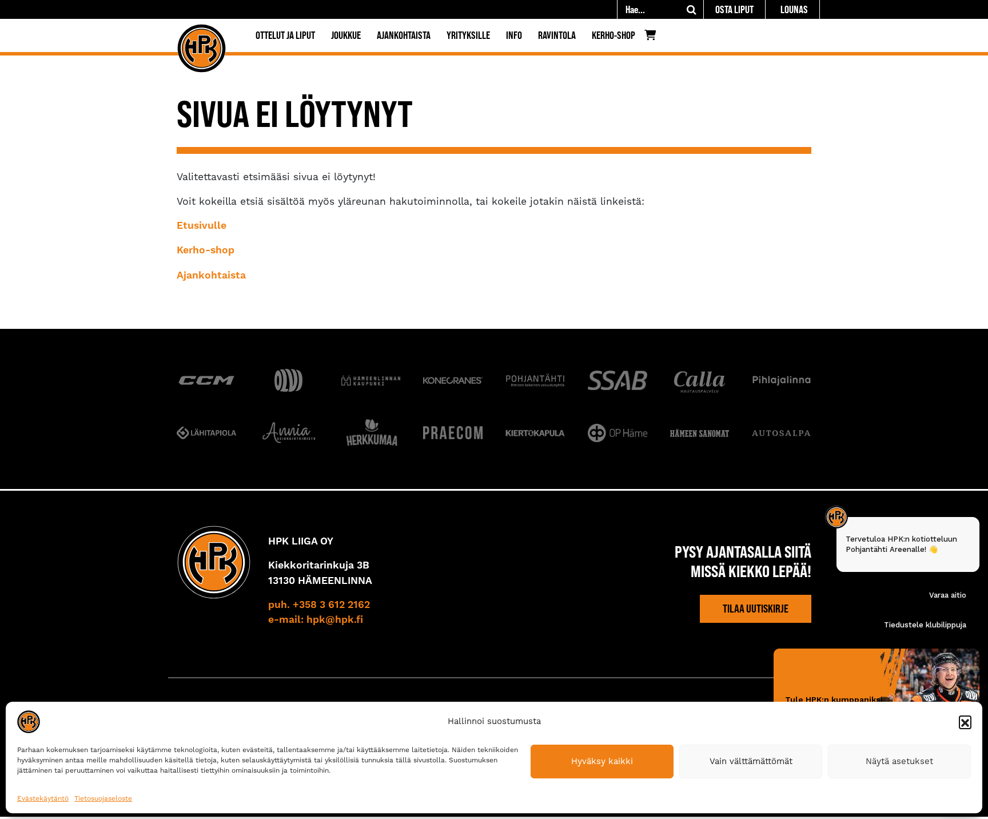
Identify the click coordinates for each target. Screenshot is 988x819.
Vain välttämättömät (751, 761)
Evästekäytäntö (43, 798)
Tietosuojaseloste (103, 798)
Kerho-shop (613, 35)
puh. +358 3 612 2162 (319, 605)
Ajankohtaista (404, 35)
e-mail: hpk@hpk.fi (315, 620)
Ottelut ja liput (285, 35)
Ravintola (557, 35)
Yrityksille (468, 35)
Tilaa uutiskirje (755, 608)
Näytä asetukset (899, 761)
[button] (965, 721)
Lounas (794, 9)
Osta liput (734, 9)
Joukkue (346, 35)
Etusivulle (201, 226)
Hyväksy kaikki (602, 761)
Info (514, 35)
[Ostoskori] (653, 37)
